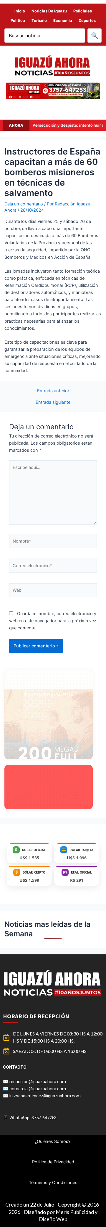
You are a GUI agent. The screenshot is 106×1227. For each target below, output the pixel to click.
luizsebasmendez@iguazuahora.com (45, 1096)
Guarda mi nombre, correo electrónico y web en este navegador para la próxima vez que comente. (52, 621)
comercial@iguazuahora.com (37, 1088)
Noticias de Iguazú (49, 11)
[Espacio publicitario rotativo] (53, 91)
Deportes (87, 20)
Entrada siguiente (53, 402)
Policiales (82, 11)
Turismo (39, 20)
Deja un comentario (23, 204)
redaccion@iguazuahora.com (37, 1081)
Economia (62, 20)
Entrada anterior (53, 391)
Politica (18, 20)
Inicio (19, 11)
